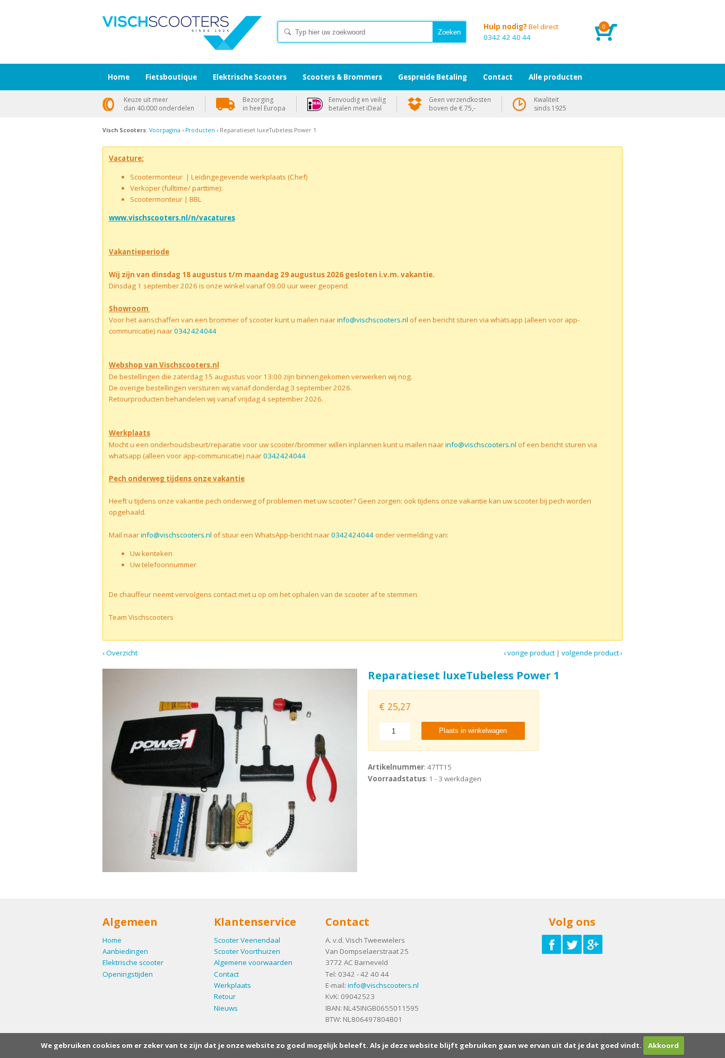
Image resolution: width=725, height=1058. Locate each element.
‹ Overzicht (119, 653)
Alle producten (555, 77)
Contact (226, 974)
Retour (225, 996)
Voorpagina (164, 130)
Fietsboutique (171, 77)
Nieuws (226, 1008)
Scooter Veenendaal (247, 940)
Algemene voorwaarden (253, 962)
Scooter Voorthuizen (247, 951)
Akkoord (663, 1045)
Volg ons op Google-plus (592, 944)
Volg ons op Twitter (572, 944)
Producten (200, 130)
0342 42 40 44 (521, 32)
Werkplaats (232, 985)
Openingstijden (127, 974)
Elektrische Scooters (250, 77)
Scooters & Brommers (342, 77)
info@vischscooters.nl (372, 320)
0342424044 (195, 331)
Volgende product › (592, 653)
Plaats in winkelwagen (473, 731)
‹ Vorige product (529, 653)
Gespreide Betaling (432, 77)
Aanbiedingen (125, 951)
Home (182, 42)
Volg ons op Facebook (551, 944)
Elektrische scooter (132, 962)
